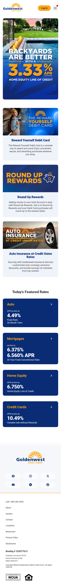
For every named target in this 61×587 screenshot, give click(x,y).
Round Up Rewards (30, 197)
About (8, 508)
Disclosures (11, 543)
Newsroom (10, 531)
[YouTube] (13, 484)
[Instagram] (30, 476)
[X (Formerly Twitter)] (47, 476)
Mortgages (15, 339)
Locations (10, 525)
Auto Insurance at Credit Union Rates (30, 255)
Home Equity (17, 376)
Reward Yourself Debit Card (30, 140)
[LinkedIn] (30, 484)
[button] (55, 59)
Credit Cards (16, 407)
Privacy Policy (12, 537)
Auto (10, 304)
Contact (9, 520)
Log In (44, 8)
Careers (9, 514)
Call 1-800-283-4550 (15, 502)
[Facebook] (13, 476)
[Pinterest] (47, 484)
